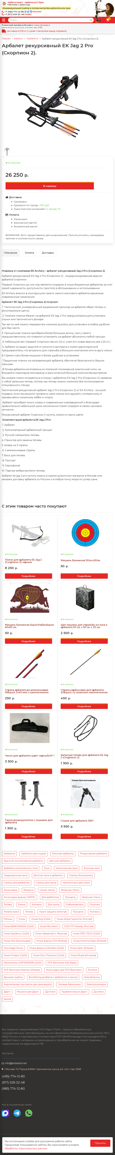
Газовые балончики (69, 984)
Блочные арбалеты (63, 853)
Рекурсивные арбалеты (93, 853)
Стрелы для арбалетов (17, 882)
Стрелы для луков (46, 882)
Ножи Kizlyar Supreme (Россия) (74, 919)
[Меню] (3, 20)
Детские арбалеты (60, 861)
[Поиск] (91, 20)
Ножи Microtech (49, 926)
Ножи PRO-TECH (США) (86, 933)
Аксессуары (10, 890)
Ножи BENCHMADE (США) (19, 926)
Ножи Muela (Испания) (83, 955)
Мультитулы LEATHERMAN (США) (22, 962)
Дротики (50, 991)
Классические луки (67, 868)
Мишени (29, 890)
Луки (47, 868)
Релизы (8, 919)
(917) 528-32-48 (13, 1082)
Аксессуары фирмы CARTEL (19, 897)
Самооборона (92, 977)
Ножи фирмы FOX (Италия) (52, 941)
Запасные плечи (91, 897)
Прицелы (70, 897)
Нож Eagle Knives (13, 948)
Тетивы (8, 904)
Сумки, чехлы (47, 890)
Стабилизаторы (74, 904)
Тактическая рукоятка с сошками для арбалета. (29, 821)
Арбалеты (9, 853)
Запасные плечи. (70, 890)
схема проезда (41, 25)
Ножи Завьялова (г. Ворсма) (51, 933)
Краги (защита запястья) (53, 911)
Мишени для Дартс (28, 991)
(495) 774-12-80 (13, 1076)
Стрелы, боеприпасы (81, 875)
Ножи (22, 919)
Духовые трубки (13, 977)
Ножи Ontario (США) (15, 955)
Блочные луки (92, 868)
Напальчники (11, 911)
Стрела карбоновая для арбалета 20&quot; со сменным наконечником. (84, 691)
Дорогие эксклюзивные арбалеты (23, 861)
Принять (100, 1143)
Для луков (53, 904)
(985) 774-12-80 (13, 1088)
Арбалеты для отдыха (33, 853)
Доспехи (99, 991)
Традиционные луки (15, 875)
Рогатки (92, 970)
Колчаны (37, 904)
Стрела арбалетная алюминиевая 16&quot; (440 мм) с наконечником (27, 691)
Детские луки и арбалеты (48, 875)
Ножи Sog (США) (40, 919)
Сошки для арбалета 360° (77, 821)
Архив (7, 999)
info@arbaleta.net (16, 1063)
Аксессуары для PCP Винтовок (64, 970)
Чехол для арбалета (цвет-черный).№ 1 (29, 756)
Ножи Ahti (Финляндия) (17, 941)
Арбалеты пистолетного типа (21, 868)
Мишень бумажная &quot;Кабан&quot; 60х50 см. (29, 626)
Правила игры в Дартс (74, 991)
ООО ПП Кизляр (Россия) (78, 926)
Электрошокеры (96, 984)
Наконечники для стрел (76, 882)
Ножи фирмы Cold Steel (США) (46, 948)
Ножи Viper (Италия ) (82, 948)
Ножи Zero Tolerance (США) (48, 955)
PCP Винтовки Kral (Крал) (62, 962)
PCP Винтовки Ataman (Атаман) (22, 970)
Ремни (22, 904)
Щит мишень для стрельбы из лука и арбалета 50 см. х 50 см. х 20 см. (84, 626)
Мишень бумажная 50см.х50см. (81, 560)
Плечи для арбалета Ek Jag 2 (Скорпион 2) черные (23, 561)
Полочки (95, 904)
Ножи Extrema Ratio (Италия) (89, 941)
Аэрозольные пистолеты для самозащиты (28, 984)
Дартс (7, 991)
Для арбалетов (50, 897)
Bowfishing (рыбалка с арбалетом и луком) (53, 977)
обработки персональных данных (26, 1148)
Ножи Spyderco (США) (16, 933)
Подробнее (28, 576)
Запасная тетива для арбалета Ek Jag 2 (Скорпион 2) (84, 756)
